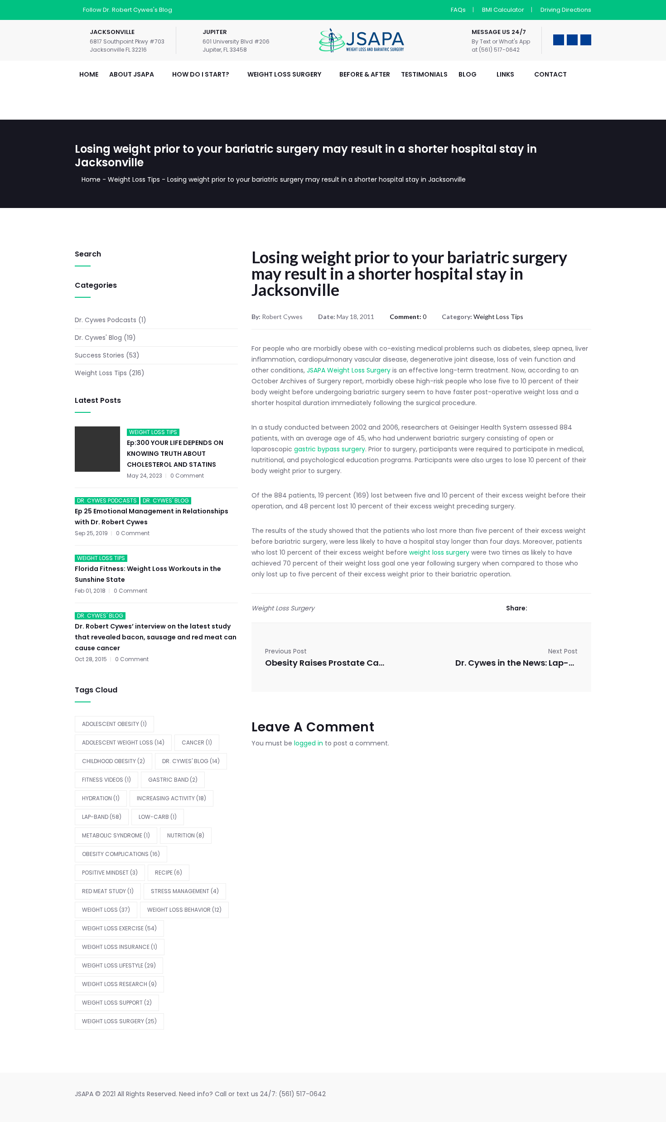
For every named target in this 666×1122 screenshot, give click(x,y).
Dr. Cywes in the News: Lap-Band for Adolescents (516, 662)
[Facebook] (534, 608)
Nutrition (185, 835)
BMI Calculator (503, 9)
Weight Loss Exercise (119, 928)
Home (91, 179)
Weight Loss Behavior (184, 910)
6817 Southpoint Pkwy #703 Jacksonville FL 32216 (127, 45)
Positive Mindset (110, 872)
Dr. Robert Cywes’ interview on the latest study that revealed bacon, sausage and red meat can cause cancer (155, 637)
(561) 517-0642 (302, 1093)
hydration (101, 798)
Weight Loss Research (119, 984)
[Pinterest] (588, 608)
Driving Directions (566, 9)
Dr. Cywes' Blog (98, 337)
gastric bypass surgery (328, 449)
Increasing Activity (171, 798)
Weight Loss (106, 910)
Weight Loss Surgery (119, 1021)
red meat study (108, 891)
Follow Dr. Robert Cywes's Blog (127, 9)
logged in (308, 743)
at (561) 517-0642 (496, 49)
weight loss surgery (439, 552)
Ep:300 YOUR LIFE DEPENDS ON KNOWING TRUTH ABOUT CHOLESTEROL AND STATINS (175, 453)
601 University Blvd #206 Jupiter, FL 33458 (236, 45)
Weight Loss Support (117, 1002)
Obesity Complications (121, 854)
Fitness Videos (106, 779)
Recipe (168, 872)
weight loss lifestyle (119, 965)
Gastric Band (173, 779)
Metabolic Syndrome (116, 835)
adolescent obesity (114, 724)
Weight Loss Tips (134, 179)
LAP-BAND (101, 817)
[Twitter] (547, 608)
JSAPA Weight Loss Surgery (349, 370)
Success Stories (99, 355)
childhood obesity (113, 761)
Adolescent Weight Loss (123, 742)
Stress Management (185, 891)
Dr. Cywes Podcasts (105, 319)
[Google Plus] (561, 608)
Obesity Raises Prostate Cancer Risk (326, 662)
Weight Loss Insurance (119, 947)
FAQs (458, 9)
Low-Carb (158, 817)
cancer (197, 742)
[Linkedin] (575, 608)
